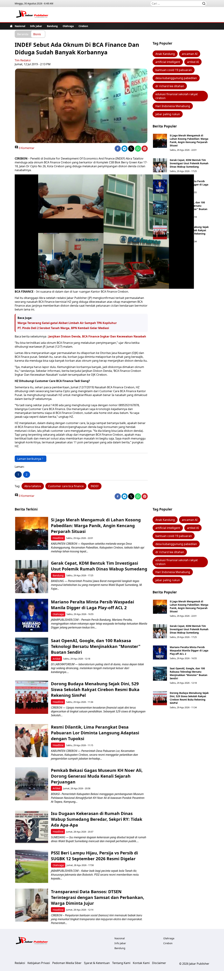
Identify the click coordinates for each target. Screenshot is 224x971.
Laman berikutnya (29, 459)
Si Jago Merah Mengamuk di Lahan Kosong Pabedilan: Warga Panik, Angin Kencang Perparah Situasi (189, 140)
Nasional (20, 26)
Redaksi (20, 963)
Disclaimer (159, 963)
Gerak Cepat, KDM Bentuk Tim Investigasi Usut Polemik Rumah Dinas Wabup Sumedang (189, 163)
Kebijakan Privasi (38, 963)
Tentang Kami (121, 963)
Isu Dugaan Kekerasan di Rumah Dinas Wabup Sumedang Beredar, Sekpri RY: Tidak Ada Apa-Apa (96, 819)
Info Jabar (36, 26)
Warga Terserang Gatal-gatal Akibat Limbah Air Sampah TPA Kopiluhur (67, 323)
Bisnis (37, 34)
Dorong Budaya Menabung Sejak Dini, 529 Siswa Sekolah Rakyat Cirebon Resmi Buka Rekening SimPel (189, 232)
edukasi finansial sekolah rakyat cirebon (176, 96)
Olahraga (68, 26)
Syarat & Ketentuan (97, 963)
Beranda (22, 34)
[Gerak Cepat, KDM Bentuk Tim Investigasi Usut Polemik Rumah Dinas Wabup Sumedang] (160, 165)
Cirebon (83, 26)
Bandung (52, 26)
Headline (58, 538)
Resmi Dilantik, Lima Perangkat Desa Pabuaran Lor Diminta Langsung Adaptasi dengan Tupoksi (95, 732)
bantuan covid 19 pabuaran (173, 70)
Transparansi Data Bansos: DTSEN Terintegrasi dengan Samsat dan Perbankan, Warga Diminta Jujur (97, 897)
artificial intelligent (167, 62)
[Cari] (204, 3)
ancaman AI (189, 54)
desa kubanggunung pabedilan (176, 78)
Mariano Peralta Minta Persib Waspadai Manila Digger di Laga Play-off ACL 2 (189, 185)
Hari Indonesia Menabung (172, 106)
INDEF (95, 486)
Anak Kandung (165, 54)
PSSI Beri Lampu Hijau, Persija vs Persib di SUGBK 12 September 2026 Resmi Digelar (94, 855)
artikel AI (193, 62)
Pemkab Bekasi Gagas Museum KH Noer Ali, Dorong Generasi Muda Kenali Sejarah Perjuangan (97, 776)
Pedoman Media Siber (67, 963)
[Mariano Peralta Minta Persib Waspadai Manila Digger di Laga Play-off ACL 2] (160, 187)
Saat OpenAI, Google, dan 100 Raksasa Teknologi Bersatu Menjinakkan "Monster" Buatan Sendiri (188, 207)
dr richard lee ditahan (169, 86)
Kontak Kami (141, 963)
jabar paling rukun (167, 114)
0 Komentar (26, 148)
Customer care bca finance (66, 486)
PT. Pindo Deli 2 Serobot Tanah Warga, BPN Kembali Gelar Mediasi (63, 328)
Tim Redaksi (23, 60)
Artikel (56, 658)
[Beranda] (11, 26)
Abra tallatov (32, 486)
